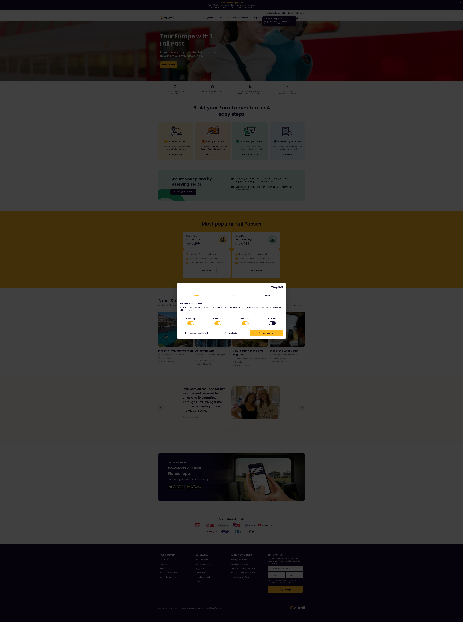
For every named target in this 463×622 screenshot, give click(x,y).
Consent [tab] (195, 295)
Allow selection (231, 333)
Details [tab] (232, 295)
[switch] (217, 323)
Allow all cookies (266, 333)
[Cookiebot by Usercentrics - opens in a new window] (272, 287)
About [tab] (267, 295)
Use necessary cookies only (197, 333)
